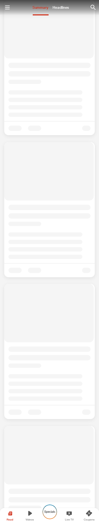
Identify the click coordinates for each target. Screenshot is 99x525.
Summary (40, 7)
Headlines (61, 7)
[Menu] (7, 7)
